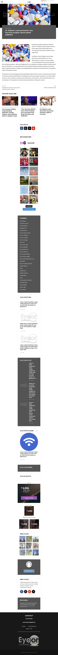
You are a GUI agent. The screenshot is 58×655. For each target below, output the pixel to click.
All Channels (23, 221)
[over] (29, 546)
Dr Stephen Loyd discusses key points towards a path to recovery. (46, 111)
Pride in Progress (24, 273)
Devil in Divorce (23, 230)
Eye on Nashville (24, 247)
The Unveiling (23, 284)
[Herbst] (36, 546)
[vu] (29, 552)
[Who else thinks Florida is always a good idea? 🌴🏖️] (33, 180)
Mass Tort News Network (26, 263)
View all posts (29, 571)
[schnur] (22, 552)
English (44, 0)
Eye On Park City (24, 251)
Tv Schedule (23, 289)
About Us (29, 628)
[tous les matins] (22, 539)
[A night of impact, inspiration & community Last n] (24, 152)
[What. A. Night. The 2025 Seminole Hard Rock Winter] (33, 152)
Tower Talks (23, 287)
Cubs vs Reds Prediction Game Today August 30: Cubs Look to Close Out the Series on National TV (29, 304)
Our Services (32, 626)
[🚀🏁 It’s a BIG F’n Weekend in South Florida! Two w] (24, 171)
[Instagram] (29, 128)
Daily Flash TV (23, 228)
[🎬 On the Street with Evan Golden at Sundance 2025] (33, 199)
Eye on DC (22, 242)
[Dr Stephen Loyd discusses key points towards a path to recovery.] (48, 100)
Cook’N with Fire (24, 225)
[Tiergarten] (36, 539)
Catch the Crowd (24, 223)
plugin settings (30, 606)
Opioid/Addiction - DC (13, 107)
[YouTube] (33, 128)
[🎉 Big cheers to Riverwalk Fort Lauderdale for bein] (24, 180)
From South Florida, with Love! (27, 258)
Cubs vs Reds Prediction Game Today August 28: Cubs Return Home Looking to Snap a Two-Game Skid (29, 347)
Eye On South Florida (25, 254)
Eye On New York (24, 249)
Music (21, 268)
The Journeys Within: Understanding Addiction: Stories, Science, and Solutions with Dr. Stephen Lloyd (9, 113)
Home (24, 626)
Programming (23, 275)
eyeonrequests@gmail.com (29, 622)
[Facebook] (21, 128)
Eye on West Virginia (25, 256)
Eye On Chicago (23, 240)
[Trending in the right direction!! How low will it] (33, 161)
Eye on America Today (25, 232)
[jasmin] (29, 539)
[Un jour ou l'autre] (22, 546)
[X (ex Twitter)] (25, 128)
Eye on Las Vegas (24, 244)
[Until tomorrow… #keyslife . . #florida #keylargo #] (33, 171)
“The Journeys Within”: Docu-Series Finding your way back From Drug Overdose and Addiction (28, 112)
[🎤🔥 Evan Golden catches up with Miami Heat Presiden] (33, 190)
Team (21, 277)
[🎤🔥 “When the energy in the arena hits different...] (24, 199)
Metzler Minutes (24, 266)
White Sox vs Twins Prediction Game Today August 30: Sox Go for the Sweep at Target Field (29, 326)
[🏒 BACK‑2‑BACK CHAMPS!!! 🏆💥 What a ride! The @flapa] (24, 161)
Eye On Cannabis (24, 237)
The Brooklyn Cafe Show (26, 280)
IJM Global (22, 261)
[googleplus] (29, 591)
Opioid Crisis (8, 28)
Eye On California (24, 235)
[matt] (36, 552)
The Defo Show (23, 282)
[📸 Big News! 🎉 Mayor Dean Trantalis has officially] (24, 190)
